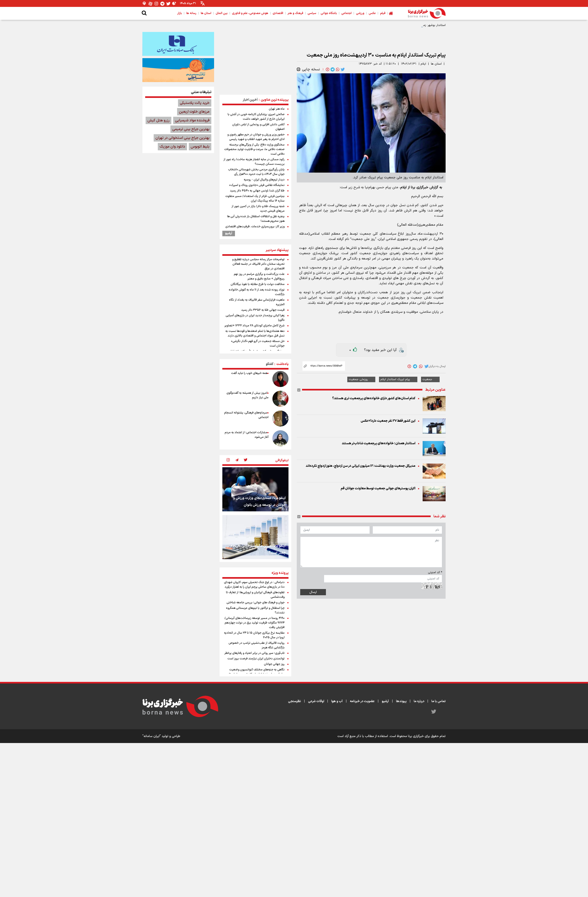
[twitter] (342, 69)
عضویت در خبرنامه (362, 701)
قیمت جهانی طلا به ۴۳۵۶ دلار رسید (263, 310)
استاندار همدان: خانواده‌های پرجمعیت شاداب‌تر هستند (378, 443)
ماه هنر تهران (277, 109)
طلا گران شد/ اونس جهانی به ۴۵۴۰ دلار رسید (257, 190)
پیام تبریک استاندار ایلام (395, 379)
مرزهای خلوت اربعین (194, 111)
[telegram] (332, 69)
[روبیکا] (174, 3)
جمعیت (427, 379)
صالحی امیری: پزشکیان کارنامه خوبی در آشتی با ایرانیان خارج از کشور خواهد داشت (256, 116)
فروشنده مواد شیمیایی (192, 120)
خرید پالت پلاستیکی (194, 103)
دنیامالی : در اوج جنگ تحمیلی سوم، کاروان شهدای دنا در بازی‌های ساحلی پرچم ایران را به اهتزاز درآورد (254, 584)
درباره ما (419, 701)
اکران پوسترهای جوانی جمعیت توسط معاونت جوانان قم (378, 488)
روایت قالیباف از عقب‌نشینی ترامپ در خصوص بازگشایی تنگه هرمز (257, 645)
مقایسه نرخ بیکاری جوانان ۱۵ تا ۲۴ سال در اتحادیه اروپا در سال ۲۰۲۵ (254, 635)
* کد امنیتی (435, 572)
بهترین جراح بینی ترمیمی (190, 129)
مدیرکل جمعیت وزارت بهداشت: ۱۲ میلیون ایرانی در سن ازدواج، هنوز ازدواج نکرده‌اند (360, 466)
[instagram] (228, 460)
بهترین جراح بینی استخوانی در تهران (182, 138)
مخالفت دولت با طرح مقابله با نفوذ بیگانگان (258, 284)
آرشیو (228, 233)
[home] (391, 13)
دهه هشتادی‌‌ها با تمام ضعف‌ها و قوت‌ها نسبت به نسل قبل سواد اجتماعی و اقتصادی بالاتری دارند (255, 333)
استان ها (436, 64)
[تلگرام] (162, 3)
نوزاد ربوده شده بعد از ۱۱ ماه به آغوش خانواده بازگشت (257, 292)
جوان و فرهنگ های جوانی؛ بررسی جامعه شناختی (255, 602)
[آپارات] (150, 3)
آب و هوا (337, 701)
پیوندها (401, 701)
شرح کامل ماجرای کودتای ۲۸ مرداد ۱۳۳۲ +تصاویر (254, 325)
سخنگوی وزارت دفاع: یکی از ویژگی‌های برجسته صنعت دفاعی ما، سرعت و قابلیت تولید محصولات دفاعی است (254, 149)
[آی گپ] (144, 3)
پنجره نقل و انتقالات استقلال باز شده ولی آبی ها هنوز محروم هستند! (256, 218)
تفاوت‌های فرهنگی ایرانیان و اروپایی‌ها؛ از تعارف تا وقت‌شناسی (255, 594)
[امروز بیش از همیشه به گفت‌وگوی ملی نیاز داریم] (280, 399)
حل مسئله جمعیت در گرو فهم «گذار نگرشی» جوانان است (258, 343)
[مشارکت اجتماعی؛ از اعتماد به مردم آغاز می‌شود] (280, 438)
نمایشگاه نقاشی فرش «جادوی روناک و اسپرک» (257, 185)
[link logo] (427, 13)
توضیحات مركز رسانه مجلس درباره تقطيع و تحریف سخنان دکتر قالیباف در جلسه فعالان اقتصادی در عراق (258, 264)
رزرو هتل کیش (158, 120)
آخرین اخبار (250, 99)
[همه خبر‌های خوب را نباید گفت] (280, 379)
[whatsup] (337, 69)
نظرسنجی (294, 701)
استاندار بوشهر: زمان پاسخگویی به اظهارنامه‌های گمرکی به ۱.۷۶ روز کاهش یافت (396, 25)
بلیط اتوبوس (200, 146)
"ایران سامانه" (151, 736)
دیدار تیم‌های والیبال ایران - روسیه (264, 179)
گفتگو (269, 364)
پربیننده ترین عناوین (274, 99)
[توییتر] (168, 3)
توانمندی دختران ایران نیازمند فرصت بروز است (256, 658)
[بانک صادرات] (178, 44)
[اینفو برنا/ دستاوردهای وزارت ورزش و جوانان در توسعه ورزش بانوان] (255, 489)
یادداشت (282, 364)
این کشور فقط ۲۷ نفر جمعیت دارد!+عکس (388, 421)
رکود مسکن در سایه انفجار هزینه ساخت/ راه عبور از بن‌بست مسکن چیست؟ (254, 161)
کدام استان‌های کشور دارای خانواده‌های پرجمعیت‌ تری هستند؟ (373, 398)
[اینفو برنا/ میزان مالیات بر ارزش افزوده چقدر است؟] (255, 537)
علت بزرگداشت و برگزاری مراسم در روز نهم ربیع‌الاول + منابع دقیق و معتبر (259, 276)
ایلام (423, 64)
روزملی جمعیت (358, 379)
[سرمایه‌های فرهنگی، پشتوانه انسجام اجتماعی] (280, 418)
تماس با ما (438, 701)
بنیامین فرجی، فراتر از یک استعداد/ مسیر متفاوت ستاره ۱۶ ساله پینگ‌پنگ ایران (255, 198)
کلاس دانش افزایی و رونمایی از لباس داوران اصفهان (258, 126)
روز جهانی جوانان (274, 664)
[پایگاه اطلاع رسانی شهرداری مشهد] (178, 70)
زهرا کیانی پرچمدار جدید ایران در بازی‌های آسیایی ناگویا (255, 317)
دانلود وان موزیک (172, 146)
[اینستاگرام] (156, 3)
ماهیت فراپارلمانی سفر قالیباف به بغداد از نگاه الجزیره (257, 302)
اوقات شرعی (316, 701)
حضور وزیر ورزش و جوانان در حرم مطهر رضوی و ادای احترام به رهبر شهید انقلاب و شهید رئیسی (256, 137)
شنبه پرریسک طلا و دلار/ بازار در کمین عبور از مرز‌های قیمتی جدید (258, 208)
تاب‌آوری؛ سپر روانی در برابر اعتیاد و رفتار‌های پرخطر (254, 653)
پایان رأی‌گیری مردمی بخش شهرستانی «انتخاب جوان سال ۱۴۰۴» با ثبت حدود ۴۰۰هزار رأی (256, 172)
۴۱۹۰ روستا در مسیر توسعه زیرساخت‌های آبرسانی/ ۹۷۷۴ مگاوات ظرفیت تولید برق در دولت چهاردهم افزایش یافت (254, 623)
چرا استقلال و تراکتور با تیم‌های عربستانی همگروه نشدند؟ (255, 610)
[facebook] (327, 69)
